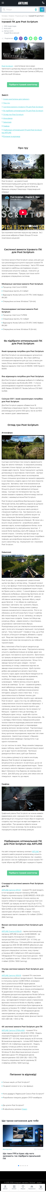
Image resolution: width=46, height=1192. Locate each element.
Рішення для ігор (21, 16)
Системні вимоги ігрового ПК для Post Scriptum (23, 107)
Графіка (6, 126)
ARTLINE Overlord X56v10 (12, 931)
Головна (4, 16)
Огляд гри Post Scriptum (13, 115)
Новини (11, 16)
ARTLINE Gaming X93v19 (11, 975)
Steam (24, 1109)
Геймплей (7, 122)
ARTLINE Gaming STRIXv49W (13, 1030)
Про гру (6, 103)
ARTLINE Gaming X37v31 (11, 890)
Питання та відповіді (11, 136)
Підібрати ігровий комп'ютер (23, 85)
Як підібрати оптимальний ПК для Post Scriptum (23, 111)
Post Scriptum (7, 66)
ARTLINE (35, 852)
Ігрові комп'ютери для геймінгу (16, 99)
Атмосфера (7, 118)
